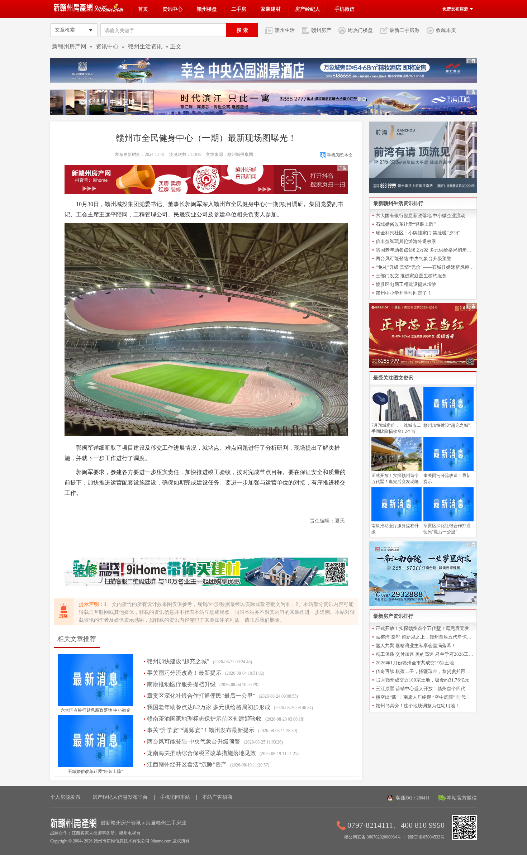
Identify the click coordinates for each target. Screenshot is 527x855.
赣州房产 (321, 30)
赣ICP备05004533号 (426, 837)
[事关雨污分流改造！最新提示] (448, 469)
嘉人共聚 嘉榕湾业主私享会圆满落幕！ (416, 645)
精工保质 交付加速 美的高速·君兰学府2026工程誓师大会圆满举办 (425, 654)
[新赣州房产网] (89, 10)
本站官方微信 (462, 798)
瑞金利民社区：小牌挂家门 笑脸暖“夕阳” (418, 232)
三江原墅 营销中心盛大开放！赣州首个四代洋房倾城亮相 (425, 688)
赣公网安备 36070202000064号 (372, 837)
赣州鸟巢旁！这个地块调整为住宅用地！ (418, 705)
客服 (412, 798)
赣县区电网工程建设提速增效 (406, 284)
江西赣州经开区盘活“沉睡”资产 (187, 764)
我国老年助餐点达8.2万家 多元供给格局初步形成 (208, 707)
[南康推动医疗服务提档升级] (396, 519)
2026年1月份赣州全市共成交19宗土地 (415, 662)
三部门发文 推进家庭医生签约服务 (411, 275)
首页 (143, 9)
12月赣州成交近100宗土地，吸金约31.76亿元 (422, 680)
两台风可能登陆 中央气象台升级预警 (193, 742)
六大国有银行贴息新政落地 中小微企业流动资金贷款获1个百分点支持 (425, 215)
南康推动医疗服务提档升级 (181, 684)
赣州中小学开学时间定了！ (404, 293)
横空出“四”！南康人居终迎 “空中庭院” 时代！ (423, 697)
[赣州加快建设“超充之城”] (448, 419)
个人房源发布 (65, 797)
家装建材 (271, 9)
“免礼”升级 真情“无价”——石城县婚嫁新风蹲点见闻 (425, 267)
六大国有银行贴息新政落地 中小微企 (95, 710)
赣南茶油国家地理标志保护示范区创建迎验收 (204, 719)
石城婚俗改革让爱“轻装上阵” (95, 771)
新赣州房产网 (69, 46)
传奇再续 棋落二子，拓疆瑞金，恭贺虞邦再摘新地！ (425, 671)
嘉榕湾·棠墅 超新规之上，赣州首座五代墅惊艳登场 (425, 637)
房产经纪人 (307, 9)
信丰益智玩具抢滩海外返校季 (406, 241)
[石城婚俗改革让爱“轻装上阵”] (95, 765)
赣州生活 (285, 30)
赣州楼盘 (207, 9)
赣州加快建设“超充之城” (178, 661)
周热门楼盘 (360, 30)
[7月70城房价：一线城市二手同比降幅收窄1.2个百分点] (396, 419)
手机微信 (344, 9)
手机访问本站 (175, 797)
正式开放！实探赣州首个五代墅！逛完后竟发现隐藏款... (425, 628)
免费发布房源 (455, 8)
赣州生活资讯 (145, 46)
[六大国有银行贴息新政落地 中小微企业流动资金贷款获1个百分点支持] (95, 704)
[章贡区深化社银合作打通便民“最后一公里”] (448, 519)
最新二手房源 (404, 30)
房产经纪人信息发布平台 (120, 797)
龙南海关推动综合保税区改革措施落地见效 (201, 753)
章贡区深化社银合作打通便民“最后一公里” (201, 696)
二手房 (238, 9)
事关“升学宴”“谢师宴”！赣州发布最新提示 (201, 730)
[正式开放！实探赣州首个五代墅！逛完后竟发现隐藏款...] (396, 469)
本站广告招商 (217, 797)
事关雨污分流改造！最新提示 (184, 673)
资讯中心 (172, 9)
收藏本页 (446, 30)
